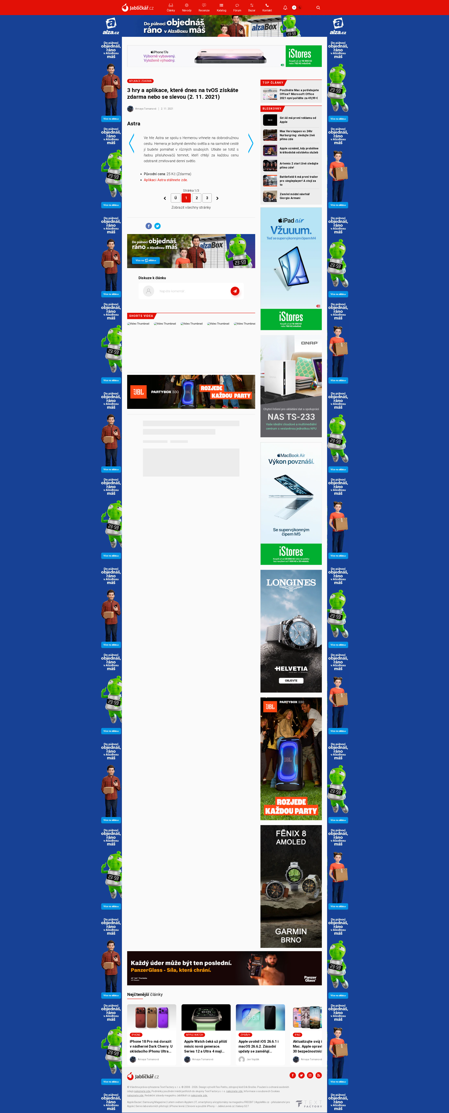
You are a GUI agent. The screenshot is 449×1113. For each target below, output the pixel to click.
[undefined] (217, 198)
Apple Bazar (134, 1102)
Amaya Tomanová (145, 108)
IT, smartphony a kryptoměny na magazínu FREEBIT (224, 1102)
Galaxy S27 (242, 1106)
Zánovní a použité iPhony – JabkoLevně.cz (210, 1106)
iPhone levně (177, 1106)
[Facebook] (293, 1075)
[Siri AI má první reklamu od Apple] (270, 120)
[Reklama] (111, 26)
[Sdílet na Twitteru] (157, 225)
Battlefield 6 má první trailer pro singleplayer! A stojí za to (299, 180)
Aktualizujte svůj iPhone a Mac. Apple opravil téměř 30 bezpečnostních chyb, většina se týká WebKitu (314, 1046)
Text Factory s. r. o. (170, 1087)
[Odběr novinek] (285, 8)
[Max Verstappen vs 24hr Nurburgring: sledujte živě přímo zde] (270, 135)
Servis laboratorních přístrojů (152, 1106)
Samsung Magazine (154, 1102)
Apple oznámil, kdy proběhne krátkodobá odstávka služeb (299, 150)
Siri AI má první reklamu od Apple (298, 119)
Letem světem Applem (180, 1102)
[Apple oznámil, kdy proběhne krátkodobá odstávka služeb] (270, 150)
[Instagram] (310, 1075)
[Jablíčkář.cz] (137, 8)
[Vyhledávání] (318, 7)
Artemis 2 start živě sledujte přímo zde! (299, 165)
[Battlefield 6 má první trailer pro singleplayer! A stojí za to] (270, 180)
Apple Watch (194, 1034)
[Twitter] (301, 1075)
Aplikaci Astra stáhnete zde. (166, 180)
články (145, 994)
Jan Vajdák (252, 1059)
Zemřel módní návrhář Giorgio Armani (295, 196)
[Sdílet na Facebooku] (148, 225)
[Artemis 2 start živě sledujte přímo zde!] (270, 165)
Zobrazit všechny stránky (191, 207)
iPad (297, 1034)
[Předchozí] (165, 198)
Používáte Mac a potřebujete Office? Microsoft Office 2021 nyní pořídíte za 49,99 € (299, 94)
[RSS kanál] (319, 1075)
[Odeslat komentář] (235, 291)
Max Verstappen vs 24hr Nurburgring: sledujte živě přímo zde (297, 135)
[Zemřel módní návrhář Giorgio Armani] (270, 196)
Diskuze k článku (152, 278)
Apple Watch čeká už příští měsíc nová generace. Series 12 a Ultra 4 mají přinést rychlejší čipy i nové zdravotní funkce (205, 1046)
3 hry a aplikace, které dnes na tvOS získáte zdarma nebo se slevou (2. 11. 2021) (182, 93)
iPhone (136, 1034)
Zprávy (245, 1034)
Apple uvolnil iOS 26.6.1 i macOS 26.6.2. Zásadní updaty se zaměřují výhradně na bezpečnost (259, 1046)
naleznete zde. (142, 1091)
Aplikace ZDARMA (140, 81)
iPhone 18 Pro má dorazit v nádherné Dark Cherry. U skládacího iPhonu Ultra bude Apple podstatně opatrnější (151, 1046)
